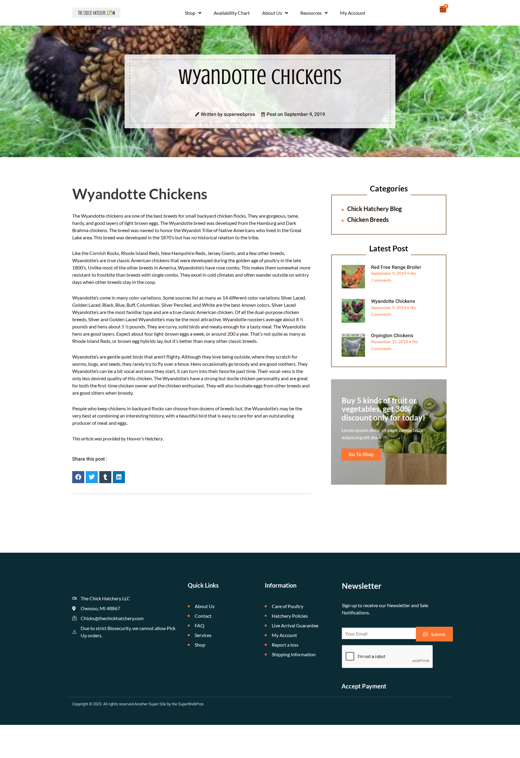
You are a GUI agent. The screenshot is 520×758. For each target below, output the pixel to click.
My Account (352, 13)
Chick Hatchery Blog (374, 208)
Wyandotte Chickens (393, 301)
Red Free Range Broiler (396, 267)
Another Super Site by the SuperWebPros (169, 704)
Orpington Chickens (392, 335)
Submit (438, 634)
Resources (311, 13)
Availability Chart (232, 13)
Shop (190, 13)
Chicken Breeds (368, 219)
